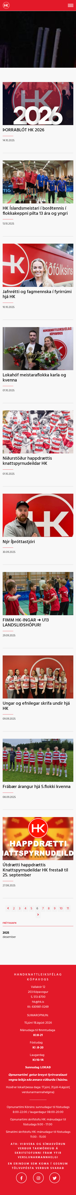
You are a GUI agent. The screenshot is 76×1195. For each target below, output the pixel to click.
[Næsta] (38, 915)
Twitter (54, 1177)
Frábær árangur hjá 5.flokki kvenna (37, 786)
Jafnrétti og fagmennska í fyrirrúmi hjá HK (37, 294)
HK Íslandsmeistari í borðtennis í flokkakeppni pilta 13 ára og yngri (35, 211)
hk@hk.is (38, 1002)
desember (9, 937)
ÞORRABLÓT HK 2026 (23, 130)
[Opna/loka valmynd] (70, 5)
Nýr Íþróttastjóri (19, 542)
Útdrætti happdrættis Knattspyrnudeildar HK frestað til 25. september (35, 870)
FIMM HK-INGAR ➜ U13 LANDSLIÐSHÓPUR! (26, 623)
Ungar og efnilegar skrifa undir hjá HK (36, 706)
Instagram (38, 1177)
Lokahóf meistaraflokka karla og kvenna (34, 378)
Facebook (21, 1177)
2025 (6, 932)
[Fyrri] (8, 908)
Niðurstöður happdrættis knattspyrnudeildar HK (27, 461)
